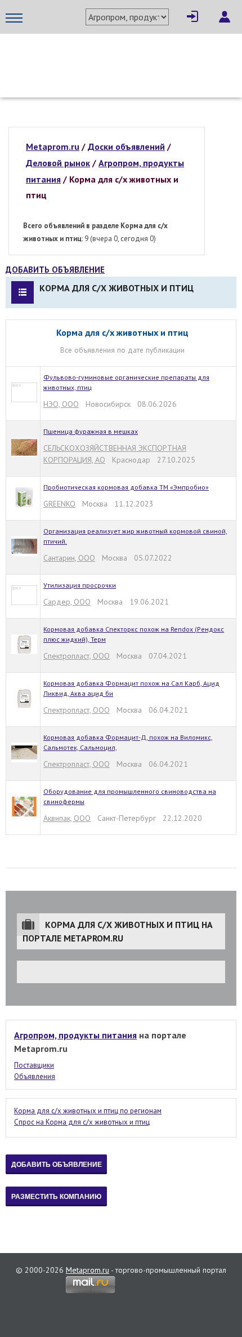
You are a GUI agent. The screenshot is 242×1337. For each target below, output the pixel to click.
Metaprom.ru (87, 1270)
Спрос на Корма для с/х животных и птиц (82, 1122)
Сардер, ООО (67, 602)
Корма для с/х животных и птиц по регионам (88, 1111)
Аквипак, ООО (67, 818)
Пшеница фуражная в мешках (90, 431)
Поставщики (34, 1065)
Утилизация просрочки (79, 585)
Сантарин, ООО (69, 558)
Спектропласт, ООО (76, 656)
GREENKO (59, 504)
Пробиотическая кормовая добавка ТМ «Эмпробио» (126, 487)
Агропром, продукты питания (75, 1035)
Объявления (34, 1076)
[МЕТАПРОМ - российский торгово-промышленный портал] (111, 56)
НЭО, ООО (61, 404)
